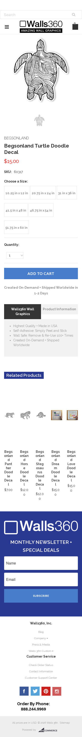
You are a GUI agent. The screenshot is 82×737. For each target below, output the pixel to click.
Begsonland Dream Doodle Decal (55, 468)
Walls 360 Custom (40, 651)
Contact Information (41, 671)
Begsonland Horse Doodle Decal (24, 468)
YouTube (57, 691)
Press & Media (41, 644)
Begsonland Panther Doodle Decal (8, 468)
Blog (41, 631)
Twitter (35, 691)
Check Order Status (41, 665)
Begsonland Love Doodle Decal (71, 466)
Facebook (24, 691)
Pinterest (46, 691)
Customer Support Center (41, 677)
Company (40, 638)
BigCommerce (49, 729)
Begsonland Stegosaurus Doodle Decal (40, 470)
